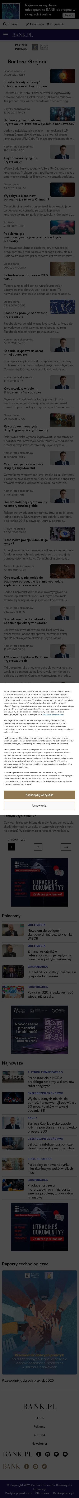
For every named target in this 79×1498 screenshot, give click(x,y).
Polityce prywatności (53, 714)
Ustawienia (39, 805)
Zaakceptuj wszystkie (39, 795)
